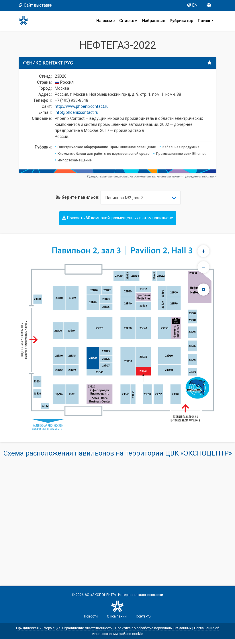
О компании (117, 616)
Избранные (153, 20)
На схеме (105, 20)
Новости (91, 616)
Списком (128, 20)
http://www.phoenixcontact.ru (82, 106)
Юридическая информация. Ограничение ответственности (64, 628)
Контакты (143, 616)
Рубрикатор (181, 20)
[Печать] (209, 5)
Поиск (204, 20)
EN (194, 5)
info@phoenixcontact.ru (76, 112)
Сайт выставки (38, 5)
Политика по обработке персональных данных (153, 628)
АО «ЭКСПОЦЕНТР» (100, 595)
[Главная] (26, 20)
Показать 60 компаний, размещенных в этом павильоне (119, 218)
